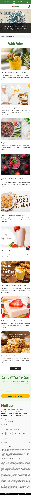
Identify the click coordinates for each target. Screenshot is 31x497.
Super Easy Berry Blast (8, 250)
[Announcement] (13, 2)
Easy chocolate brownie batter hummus (13, 143)
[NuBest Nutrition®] (15, 6)
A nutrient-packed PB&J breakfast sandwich (14, 215)
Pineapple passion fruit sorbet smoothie (13, 72)
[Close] (28, 2)
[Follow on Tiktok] (19, 433)
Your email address (7, 391)
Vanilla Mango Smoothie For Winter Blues (13, 285)
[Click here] (2, 6)
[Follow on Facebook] (2, 433)
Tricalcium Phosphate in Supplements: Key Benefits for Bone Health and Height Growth (15, 28)
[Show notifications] (25, 7)
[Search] (5, 7)
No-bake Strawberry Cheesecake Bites (12, 321)
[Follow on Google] (24, 433)
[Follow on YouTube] (15, 433)
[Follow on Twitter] (6, 433)
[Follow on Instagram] (11, 433)
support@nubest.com (10, 419)
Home (2, 36)
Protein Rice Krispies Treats (9, 356)
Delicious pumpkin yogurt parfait (11, 108)
